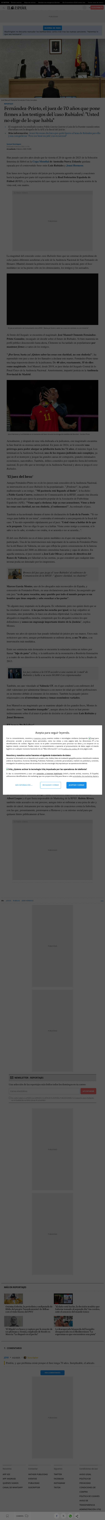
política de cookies (70, 749)
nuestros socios (40, 738)
